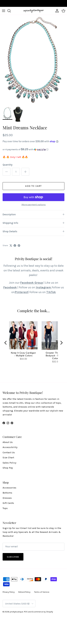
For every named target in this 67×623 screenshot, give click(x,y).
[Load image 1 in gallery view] (33, 60)
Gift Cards (8, 502)
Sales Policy (9, 462)
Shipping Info (10, 222)
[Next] (61, 343)
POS (26, 612)
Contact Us (9, 452)
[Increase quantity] (25, 172)
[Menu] (3, 10)
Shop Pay (8, 467)
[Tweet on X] (11, 245)
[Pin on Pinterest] (19, 245)
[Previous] (6, 343)
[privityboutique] (33, 10)
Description (9, 214)
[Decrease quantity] (6, 172)
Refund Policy (24, 592)
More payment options (33, 204)
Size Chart (8, 457)
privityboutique (16, 612)
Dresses (7, 497)
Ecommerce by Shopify (42, 612)
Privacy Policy (9, 592)
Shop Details (10, 231)
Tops (5, 508)
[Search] (10, 10)
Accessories (9, 487)
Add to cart (33, 185)
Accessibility (10, 447)
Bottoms (7, 492)
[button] (33, 149)
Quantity (7, 164)
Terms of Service (41, 592)
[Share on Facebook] (15, 245)
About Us (8, 442)
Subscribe (13, 557)
